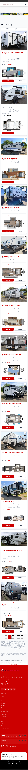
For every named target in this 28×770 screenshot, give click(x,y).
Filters (8, 28)
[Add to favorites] (25, 33)
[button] (14, 73)
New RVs (3, 696)
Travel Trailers (4, 714)
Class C (2, 723)
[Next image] (26, 41)
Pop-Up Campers (5, 728)
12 (18, 637)
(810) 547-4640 (22, 735)
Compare (24, 35)
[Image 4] (15, 50)
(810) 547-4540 (22, 740)
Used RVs (3, 698)
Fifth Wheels (4, 716)
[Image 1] (11, 50)
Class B (2, 721)
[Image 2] (12, 50)
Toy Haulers (3, 725)
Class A (2, 719)
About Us (3, 705)
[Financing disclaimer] (11, 64)
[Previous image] (2, 41)
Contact (3, 707)
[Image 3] (14, 50)
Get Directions (4, 686)
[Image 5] (17, 50)
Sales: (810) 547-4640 (6, 0)
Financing (3, 700)
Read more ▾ (14, 664)
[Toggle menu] (25, 4)
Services (3, 703)
